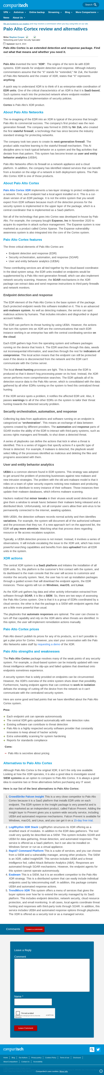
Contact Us (25, 1062)
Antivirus (19, 12)
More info (64, 1071)
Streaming (53, 12)
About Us (18, 17)
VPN (5, 12)
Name (17, 996)
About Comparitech (10, 1062)
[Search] (95, 4)
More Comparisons (86, 12)
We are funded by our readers (16, 24)
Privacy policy (36, 1058)
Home (5, 1058)
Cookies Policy (50, 1058)
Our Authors (23, 1058)
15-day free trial (83, 820)
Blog (67, 12)
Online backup (37, 12)
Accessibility (37, 1062)
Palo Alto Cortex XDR (17, 190)
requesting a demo (49, 644)
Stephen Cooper (16, 37)
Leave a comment (34, 929)
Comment (20, 956)
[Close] (101, 1071)
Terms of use (64, 1058)
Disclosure (77, 1058)
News (6, 17)
